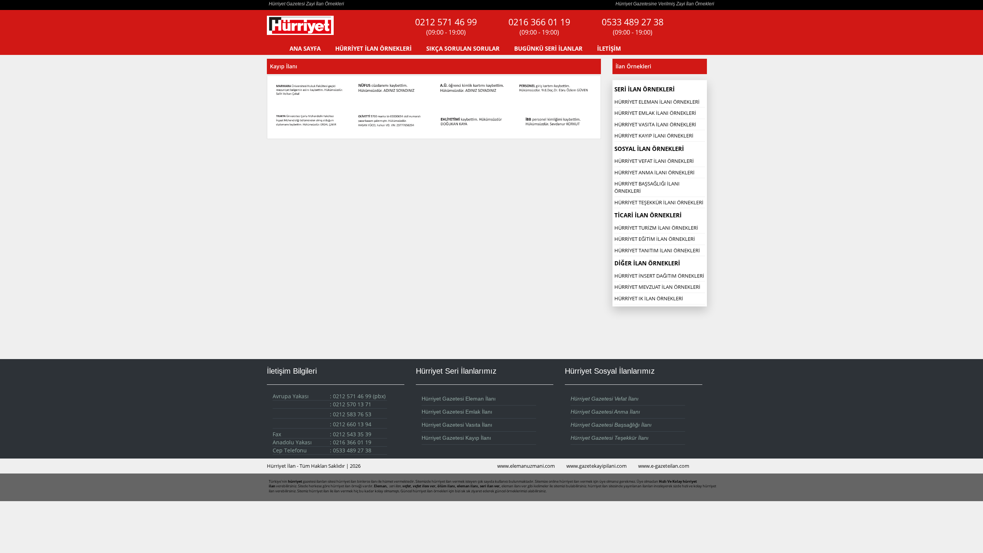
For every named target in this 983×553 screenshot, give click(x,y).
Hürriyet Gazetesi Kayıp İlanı (456, 438)
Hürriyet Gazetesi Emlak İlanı (457, 412)
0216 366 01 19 (539, 26)
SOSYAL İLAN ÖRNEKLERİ (649, 148)
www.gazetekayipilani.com (596, 465)
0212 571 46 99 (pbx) (359, 396)
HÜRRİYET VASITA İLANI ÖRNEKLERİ (655, 124)
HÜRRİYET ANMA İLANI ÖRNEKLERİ (654, 172)
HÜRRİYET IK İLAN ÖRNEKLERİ (648, 298)
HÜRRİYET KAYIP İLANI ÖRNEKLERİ (653, 135)
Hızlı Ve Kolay (670, 481)
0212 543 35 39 (352, 434)
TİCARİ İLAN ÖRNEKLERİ (648, 215)
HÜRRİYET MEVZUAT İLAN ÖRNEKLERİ (657, 286)
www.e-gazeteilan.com (663, 465)
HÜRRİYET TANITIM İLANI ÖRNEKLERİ (657, 250)
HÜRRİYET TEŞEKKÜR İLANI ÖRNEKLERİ (658, 202)
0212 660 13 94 (352, 424)
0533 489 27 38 (633, 26)
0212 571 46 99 (446, 26)
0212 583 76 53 (352, 414)
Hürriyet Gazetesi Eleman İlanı (459, 399)
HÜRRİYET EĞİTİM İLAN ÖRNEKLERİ (654, 238)
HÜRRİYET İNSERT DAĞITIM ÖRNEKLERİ (659, 275)
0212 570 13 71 (352, 404)
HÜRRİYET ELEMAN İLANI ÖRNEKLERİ (657, 101)
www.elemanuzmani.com (526, 465)
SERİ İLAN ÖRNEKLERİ (644, 89)
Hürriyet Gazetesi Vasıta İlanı (457, 425)
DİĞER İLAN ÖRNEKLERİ (647, 263)
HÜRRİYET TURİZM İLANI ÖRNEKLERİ (656, 227)
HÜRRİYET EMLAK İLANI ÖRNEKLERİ (655, 112)
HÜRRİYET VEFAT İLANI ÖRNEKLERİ (654, 160)
